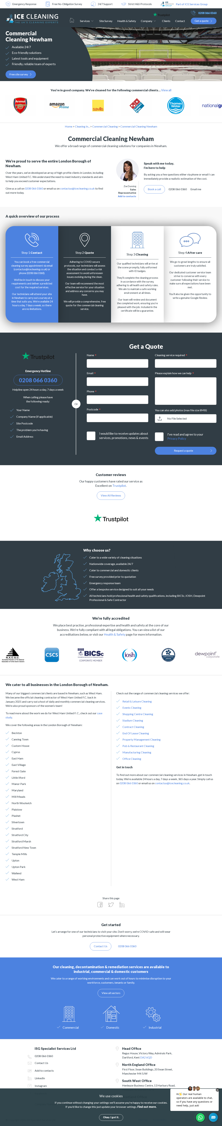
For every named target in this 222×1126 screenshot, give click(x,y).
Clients (166, 21)
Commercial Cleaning (105, 126)
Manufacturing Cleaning (136, 752)
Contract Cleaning (133, 726)
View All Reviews (111, 495)
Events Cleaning (131, 707)
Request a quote (183, 450)
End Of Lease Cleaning (135, 733)
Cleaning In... (82, 126)
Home (72, 20)
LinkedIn (40, 1078)
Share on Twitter (111, 904)
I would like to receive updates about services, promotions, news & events (123, 436)
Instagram (41, 1085)
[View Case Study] (27, 106)
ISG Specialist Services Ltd (32, 17)
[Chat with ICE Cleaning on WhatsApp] (200, 1117)
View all (166, 90)
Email (90, 373)
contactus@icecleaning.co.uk (77, 188)
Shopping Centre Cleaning (137, 714)
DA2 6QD (146, 1057)
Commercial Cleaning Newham (138, 126)
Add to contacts (127, 196)
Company (146, 21)
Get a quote (201, 20)
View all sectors (111, 993)
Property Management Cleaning (141, 739)
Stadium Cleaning (132, 720)
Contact (180, 21)
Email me (195, 189)
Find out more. (147, 1106)
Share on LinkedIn (121, 904)
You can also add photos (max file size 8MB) (181, 410)
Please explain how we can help (173, 373)
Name (90, 355)
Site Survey (105, 21)
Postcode (92, 409)
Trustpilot (119, 485)
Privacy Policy (176, 438)
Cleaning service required (170, 355)
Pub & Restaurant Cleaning (138, 745)
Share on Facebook (100, 904)
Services (85, 21)
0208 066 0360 (207, 13)
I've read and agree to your (185, 437)
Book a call (154, 189)
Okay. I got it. (111, 1117)
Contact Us (41, 1063)
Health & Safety (126, 21)
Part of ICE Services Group (192, 4)
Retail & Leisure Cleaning (137, 701)
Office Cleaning (131, 758)
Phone (90, 391)
